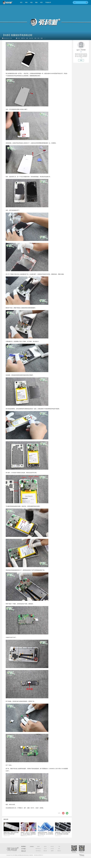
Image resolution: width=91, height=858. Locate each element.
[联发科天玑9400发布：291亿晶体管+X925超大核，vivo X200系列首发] (46, 826)
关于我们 (23, 848)
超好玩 (45, 846)
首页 (21, 2)
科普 (41, 2)
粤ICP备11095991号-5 (38, 855)
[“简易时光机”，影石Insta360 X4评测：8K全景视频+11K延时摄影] (63, 826)
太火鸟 (45, 848)
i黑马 (59, 848)
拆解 (35, 38)
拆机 (38, 38)
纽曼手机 (23, 38)
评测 (26, 2)
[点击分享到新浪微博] (63, 813)
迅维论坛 (59, 850)
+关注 (81, 60)
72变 (59, 846)
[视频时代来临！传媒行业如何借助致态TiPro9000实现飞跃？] (11, 826)
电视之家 (45, 850)
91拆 (19, 38)
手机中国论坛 (38, 850)
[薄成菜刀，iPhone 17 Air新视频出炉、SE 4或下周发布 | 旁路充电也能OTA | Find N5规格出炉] (28, 826)
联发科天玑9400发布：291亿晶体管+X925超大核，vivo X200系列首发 (45, 834)
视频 (36, 2)
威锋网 (52, 850)
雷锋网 (38, 846)
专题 (31, 2)
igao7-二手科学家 (81, 49)
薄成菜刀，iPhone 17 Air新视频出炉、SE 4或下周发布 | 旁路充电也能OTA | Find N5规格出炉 (28, 834)
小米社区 (52, 848)
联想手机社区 (38, 848)
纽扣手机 (31, 38)
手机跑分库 (48, 2)
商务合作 (23, 851)
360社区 (52, 846)
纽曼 (27, 38)
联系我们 (23, 846)
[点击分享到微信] (67, 813)
